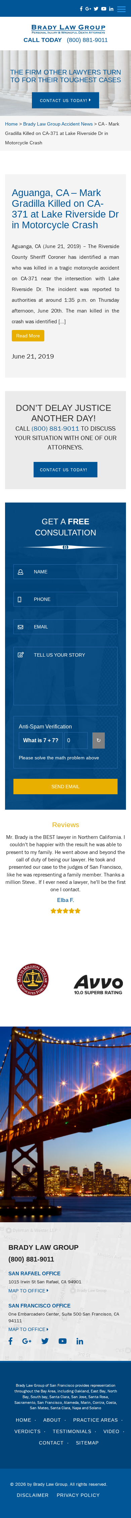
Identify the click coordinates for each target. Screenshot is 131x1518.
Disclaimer (33, 1495)
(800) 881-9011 (87, 40)
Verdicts (27, 1431)
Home (23, 1420)
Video (111, 1431)
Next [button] (117, 878)
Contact (51, 1442)
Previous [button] (13, 878)
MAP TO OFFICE (27, 1290)
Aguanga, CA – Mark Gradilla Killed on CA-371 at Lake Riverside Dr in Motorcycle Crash (65, 208)
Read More (28, 335)
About (52, 1420)
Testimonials (72, 1431)
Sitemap (87, 1442)
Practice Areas (95, 1420)
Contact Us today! (64, 100)
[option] (65, 874)
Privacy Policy (78, 1495)
